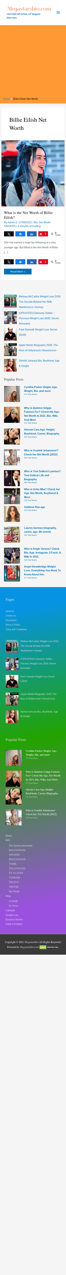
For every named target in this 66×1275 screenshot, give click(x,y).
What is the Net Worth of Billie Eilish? (28, 215)
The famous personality (21, 845)
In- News (13, 905)
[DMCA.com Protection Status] (49, 947)
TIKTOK (14, 886)
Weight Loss (12, 915)
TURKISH (14, 877)
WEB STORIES (14, 924)
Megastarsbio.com (29, 8)
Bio (36, 222)
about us (10, 611)
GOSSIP (13, 901)
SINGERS (10, 226)
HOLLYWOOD (17, 859)
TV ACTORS (16, 872)
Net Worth (44, 222)
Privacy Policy (13, 624)
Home (9, 835)
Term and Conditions (16, 629)
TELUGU (14, 882)
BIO (8, 840)
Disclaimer (11, 620)
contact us (11, 615)
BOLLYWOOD (17, 850)
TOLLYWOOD (17, 868)
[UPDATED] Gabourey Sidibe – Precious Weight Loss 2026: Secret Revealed (39, 318)
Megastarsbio (31, 942)
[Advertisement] (33, 62)
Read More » (17, 272)
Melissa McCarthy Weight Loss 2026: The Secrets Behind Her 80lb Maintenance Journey (40, 301)
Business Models (14, 919)
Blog (8, 895)
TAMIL (13, 863)
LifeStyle (10, 910)
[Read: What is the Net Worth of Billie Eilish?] (33, 173)
